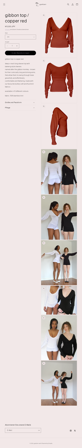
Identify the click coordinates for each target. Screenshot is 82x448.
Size (6, 33)
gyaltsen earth (38, 443)
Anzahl (7, 42)
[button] (4, 4)
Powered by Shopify (47, 443)
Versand (7, 29)
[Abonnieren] (38, 430)
